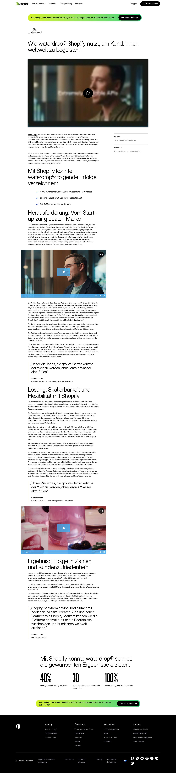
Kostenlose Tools (110, 737)
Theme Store (79, 733)
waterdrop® (32, 135)
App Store (78, 737)
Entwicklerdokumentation (84, 729)
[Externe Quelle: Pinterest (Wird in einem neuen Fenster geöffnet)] (132, 763)
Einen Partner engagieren (142, 737)
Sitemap (99, 760)
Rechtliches (69, 760)
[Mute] (135, 125)
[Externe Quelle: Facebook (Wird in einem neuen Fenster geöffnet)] (132, 758)
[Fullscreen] (145, 125)
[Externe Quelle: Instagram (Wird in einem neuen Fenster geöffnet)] (147, 758)
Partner (77, 741)
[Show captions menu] (130, 125)
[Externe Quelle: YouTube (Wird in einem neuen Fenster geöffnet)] (142, 758)
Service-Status (138, 741)
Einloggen (133, 4)
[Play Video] (30, 125)
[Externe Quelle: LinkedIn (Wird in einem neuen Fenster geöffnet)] (156, 758)
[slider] (83, 125)
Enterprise (79, 4)
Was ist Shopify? (51, 729)
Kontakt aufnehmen (150, 4)
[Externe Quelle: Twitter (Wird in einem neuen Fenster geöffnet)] (137, 758)
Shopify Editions (51, 733)
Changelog (108, 741)
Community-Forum (140, 733)
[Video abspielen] (88, 93)
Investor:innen (50, 737)
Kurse (106, 733)
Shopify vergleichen (111, 729)
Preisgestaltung (66, 4)
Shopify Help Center (140, 729)
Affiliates (78, 746)
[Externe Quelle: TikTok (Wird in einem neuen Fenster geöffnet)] (151, 758)
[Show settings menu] (140, 125)
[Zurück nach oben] (18, 726)
